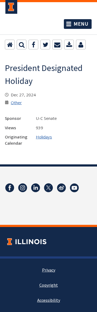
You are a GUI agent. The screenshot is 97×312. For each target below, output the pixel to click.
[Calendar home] (10, 44)
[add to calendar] (69, 44)
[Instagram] (23, 188)
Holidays (44, 137)
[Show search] (21, 44)
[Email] (57, 44)
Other (16, 102)
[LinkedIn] (35, 188)
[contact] (81, 44)
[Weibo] (61, 188)
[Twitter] (45, 44)
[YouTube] (74, 188)
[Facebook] (33, 44)
